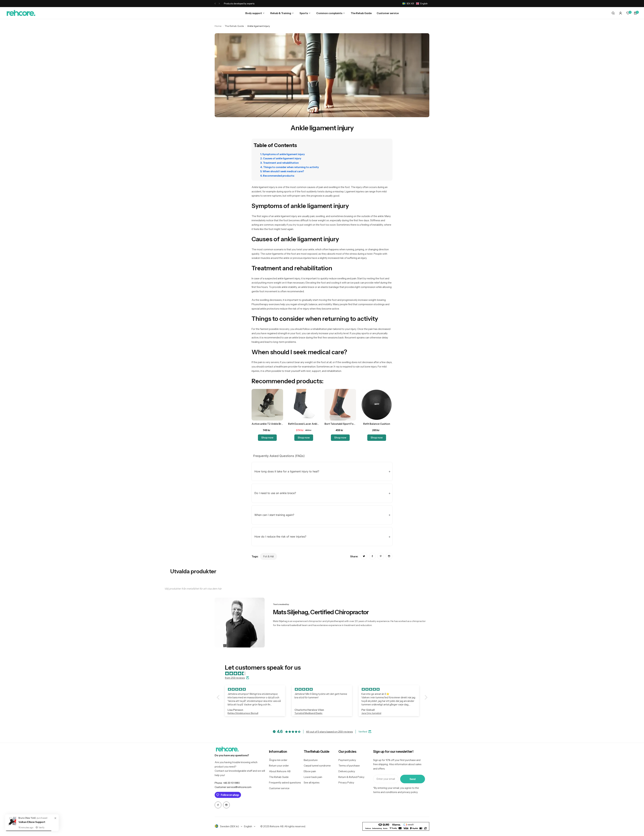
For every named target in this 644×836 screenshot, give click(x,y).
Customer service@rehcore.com (233, 787)
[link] (364, 556)
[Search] (613, 13)
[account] (620, 13)
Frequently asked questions (285, 782)
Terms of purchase (349, 765)
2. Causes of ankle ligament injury (280, 158)
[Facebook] (218, 805)
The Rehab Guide (234, 26)
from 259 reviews (235, 677)
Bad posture (311, 760)
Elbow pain (310, 771)
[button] (215, 3)
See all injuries (311, 782)
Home (218, 26)
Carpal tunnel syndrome (317, 765)
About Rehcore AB (279, 771)
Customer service (279, 788)
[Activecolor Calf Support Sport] (12, 825)
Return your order (279, 765)
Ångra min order (278, 760)
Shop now (267, 437)
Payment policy (347, 760)
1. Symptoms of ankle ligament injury (282, 154)
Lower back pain (313, 777)
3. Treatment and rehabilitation (279, 162)
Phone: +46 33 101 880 (227, 782)
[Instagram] (226, 805)
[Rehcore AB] (21, 13)
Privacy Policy (346, 782)
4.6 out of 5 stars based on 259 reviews (329, 731)
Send (413, 779)
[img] (324, 673)
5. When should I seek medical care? (282, 171)
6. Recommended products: (277, 175)
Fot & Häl (268, 556)
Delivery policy (346, 771)
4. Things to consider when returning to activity (289, 167)
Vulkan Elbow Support (31, 822)
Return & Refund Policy (351, 777)
